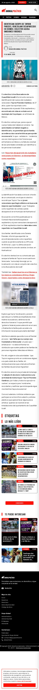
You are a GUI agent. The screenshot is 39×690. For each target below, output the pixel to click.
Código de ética (7, 607)
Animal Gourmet (7, 619)
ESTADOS (16, 17)
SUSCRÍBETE (22, 2)
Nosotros (5, 600)
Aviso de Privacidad (24, 681)
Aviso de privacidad (8, 605)
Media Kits (8, 588)
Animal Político (6, 616)
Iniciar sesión (32, 2)
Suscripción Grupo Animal (10, 635)
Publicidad (5, 633)
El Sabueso (5, 621)
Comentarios (19, 503)
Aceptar (19, 685)
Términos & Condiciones (23, 648)
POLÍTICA (8, 17)
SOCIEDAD (24, 17)
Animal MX (5, 623)
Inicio (3, 598)
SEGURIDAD (32, 17)
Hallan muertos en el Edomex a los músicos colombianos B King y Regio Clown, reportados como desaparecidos (19, 275)
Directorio (5, 602)
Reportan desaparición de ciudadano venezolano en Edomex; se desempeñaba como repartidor (19, 156)
